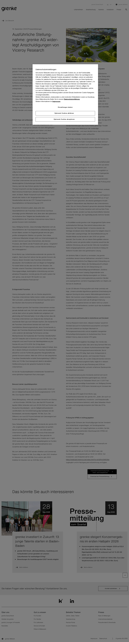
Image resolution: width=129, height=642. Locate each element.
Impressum (56, 101)
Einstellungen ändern (65, 107)
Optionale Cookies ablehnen (64, 113)
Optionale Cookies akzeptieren (64, 119)
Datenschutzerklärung (72, 99)
